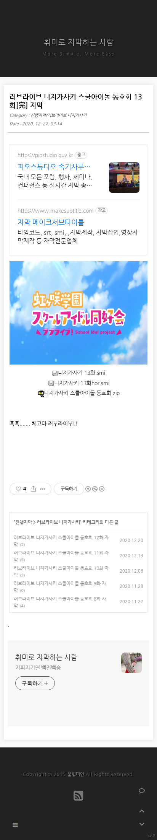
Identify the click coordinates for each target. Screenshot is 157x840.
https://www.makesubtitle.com (56, 210)
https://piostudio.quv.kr (45, 155)
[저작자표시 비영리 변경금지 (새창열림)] (94, 489)
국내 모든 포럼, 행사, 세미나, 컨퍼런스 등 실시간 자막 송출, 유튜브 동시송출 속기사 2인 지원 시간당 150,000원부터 (55, 181)
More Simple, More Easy (78, 53)
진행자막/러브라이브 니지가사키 (58, 115)
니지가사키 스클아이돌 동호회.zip (82, 393)
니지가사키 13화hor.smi (81, 383)
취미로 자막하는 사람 (79, 42)
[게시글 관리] (43, 489)
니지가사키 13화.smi (81, 373)
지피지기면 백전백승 (38, 667)
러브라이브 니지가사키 (58, 522)
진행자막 (23, 522)
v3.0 (151, 835)
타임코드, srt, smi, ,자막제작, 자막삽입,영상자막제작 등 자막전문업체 (78, 236)
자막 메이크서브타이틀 (51, 222)
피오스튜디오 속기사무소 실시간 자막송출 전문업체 (55, 167)
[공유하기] (33, 489)
